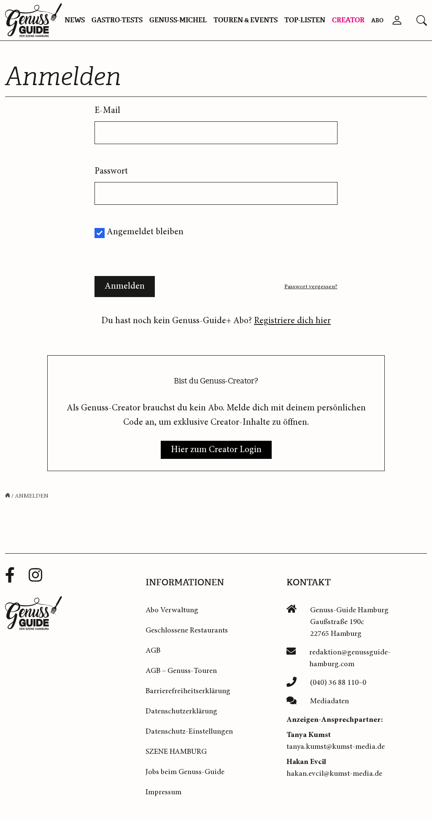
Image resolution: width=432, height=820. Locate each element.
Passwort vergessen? (311, 286)
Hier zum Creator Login (216, 450)
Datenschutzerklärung (181, 711)
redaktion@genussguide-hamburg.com (350, 658)
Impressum (163, 792)
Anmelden (125, 286)
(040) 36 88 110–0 (338, 683)
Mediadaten (329, 701)
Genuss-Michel (178, 20)
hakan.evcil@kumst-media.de (334, 774)
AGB (153, 651)
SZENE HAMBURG (176, 752)
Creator (348, 20)
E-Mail (107, 110)
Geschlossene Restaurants (187, 630)
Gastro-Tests (117, 20)
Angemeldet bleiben (145, 232)
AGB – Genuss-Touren (181, 671)
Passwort (111, 171)
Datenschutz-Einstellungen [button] (189, 731)
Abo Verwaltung (172, 610)
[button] (421, 20)
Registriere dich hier (292, 321)
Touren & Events (245, 20)
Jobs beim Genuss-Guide (185, 772)
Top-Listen (304, 20)
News (75, 20)
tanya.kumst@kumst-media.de (335, 747)
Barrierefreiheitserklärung (188, 691)
